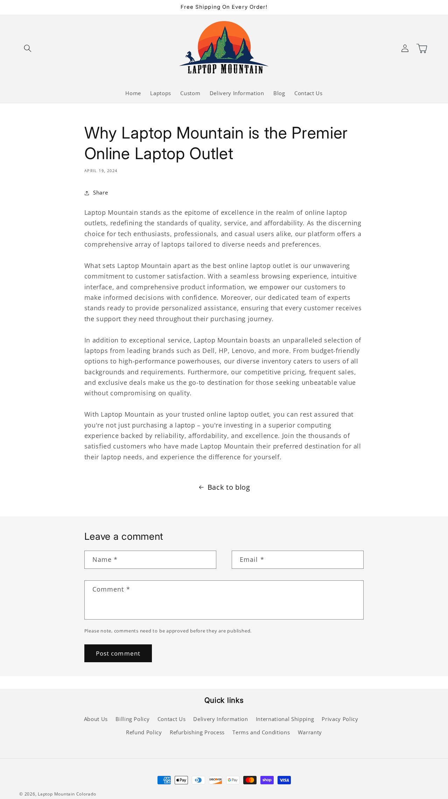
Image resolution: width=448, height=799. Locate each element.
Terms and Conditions (261, 732)
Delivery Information (220, 719)
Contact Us (172, 719)
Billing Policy (132, 719)
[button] (27, 48)
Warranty (310, 732)
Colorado (86, 794)
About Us (96, 719)
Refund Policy (144, 732)
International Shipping (285, 719)
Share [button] (100, 192)
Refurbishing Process (197, 732)
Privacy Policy (340, 719)
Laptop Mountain (56, 794)
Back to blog (229, 487)
